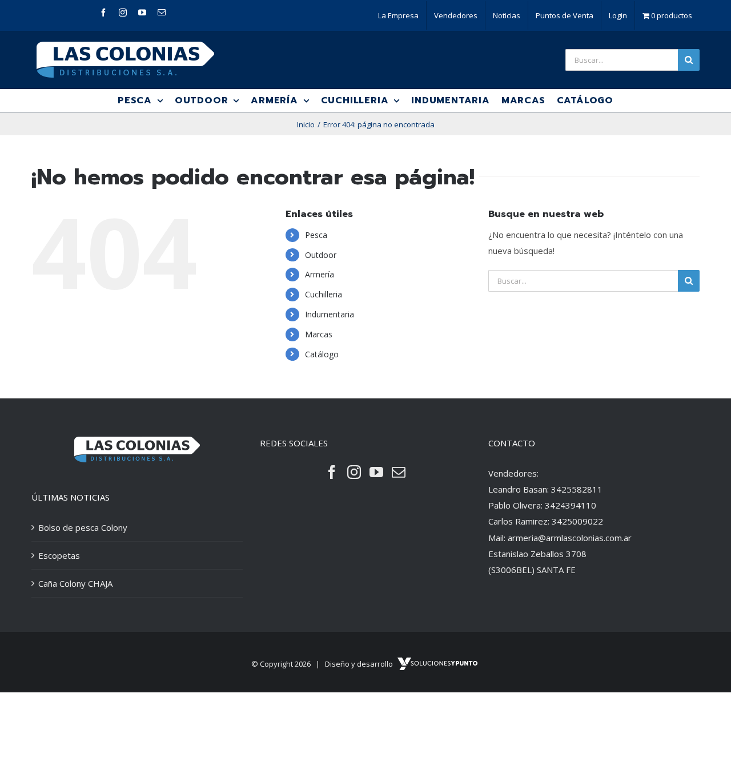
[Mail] (398, 472)
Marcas (318, 334)
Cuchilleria (323, 294)
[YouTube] (376, 472)
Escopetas (59, 555)
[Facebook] (332, 472)
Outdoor (320, 254)
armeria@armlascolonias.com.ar (570, 537)
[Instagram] (354, 472)
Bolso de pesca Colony (82, 527)
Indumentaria (329, 314)
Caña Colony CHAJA (75, 583)
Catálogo (322, 354)
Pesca (316, 234)
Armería (319, 274)
